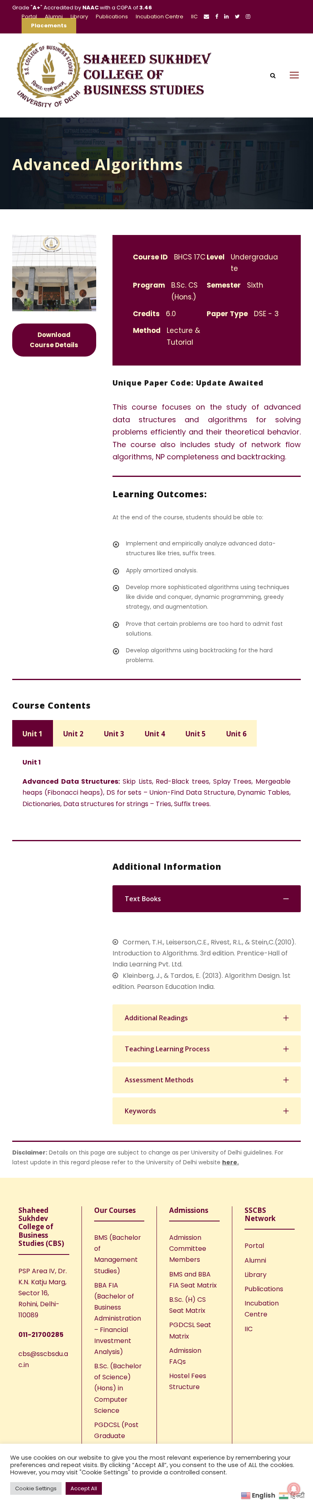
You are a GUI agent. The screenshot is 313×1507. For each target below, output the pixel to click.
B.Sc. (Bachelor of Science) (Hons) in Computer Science (118, 1388)
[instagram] (248, 16)
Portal (29, 16)
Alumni (54, 16)
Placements (49, 25)
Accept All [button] (84, 1488)
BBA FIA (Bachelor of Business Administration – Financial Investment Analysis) (117, 1318)
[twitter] (237, 16)
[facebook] (216, 16)
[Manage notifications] (293, 1489)
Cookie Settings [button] (36, 1488)
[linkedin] (226, 16)
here (229, 1162)
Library (79, 16)
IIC (194, 16)
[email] (206, 16)
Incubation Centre (159, 16)
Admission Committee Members (187, 1248)
